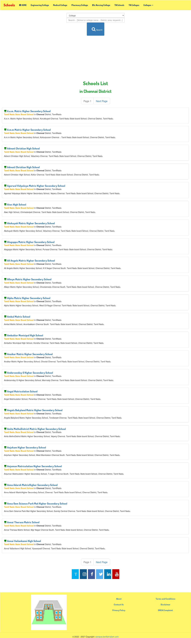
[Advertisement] (95, 58)
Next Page (102, 101)
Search (99, 29)
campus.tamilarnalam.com (107, 636)
